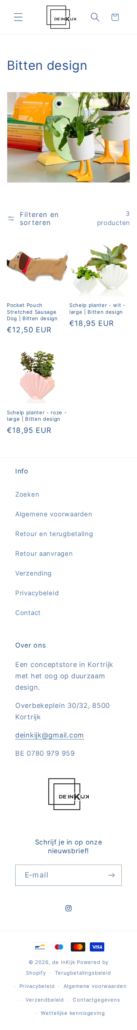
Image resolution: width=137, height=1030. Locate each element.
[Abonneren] (111, 875)
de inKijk (63, 962)
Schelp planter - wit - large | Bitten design (97, 308)
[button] (18, 17)
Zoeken (27, 494)
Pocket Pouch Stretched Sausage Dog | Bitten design (32, 311)
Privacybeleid (37, 593)
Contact (28, 612)
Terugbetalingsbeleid (83, 973)
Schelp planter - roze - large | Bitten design (37, 415)
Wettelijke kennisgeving (73, 1013)
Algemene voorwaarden (53, 514)
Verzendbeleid (44, 1000)
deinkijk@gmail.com (49, 735)
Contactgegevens (96, 1000)
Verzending (33, 573)
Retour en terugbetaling (54, 534)
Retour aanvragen (44, 553)
